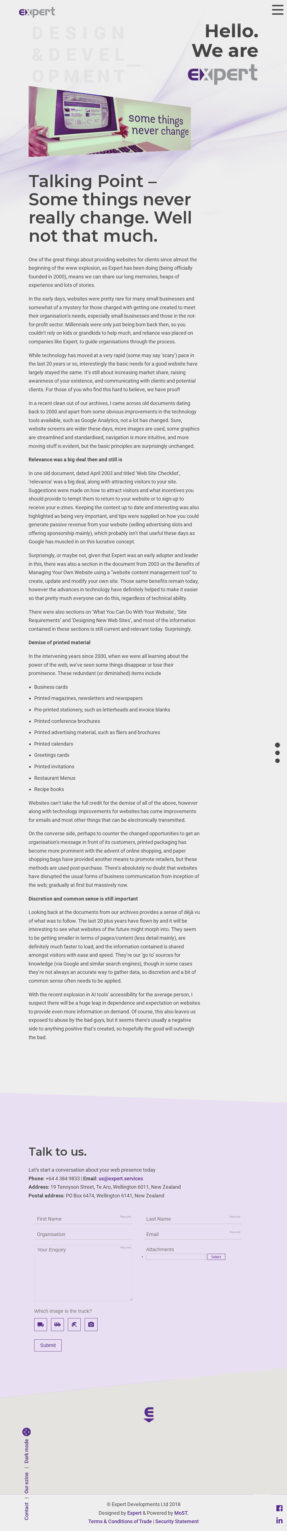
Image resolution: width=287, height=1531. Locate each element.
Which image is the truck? (63, 1311)
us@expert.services (121, 1178)
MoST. (181, 1513)
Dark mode (26, 1451)
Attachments (160, 1249)
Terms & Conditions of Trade (120, 1521)
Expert (134, 1513)
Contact (26, 1511)
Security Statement (177, 1521)
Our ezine (26, 1483)
